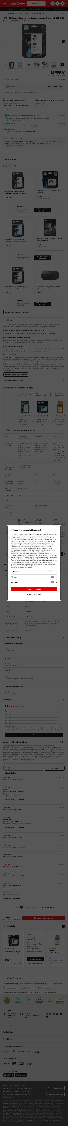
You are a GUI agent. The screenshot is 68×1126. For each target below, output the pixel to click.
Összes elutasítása (34, 595)
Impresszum (21, 567)
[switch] (52, 577)
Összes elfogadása (34, 589)
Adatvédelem (14, 567)
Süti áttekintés (28, 567)
